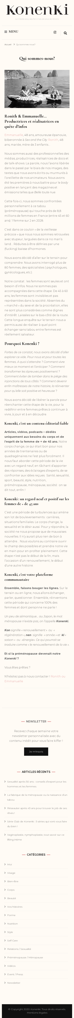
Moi (9, 864)
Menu (13, 31)
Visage (11, 872)
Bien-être (12, 881)
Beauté (11, 898)
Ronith (53, 139)
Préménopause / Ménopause (25, 957)
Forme (11, 915)
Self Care (12, 940)
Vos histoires (14, 906)
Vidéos (11, 965)
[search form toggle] (65, 33)
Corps (10, 889)
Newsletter (13, 982)
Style (10, 932)
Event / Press (15, 974)
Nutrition (12, 923)
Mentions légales (37, 1012)
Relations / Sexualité (19, 949)
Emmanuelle (13, 135)
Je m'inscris (36, 751)
